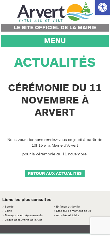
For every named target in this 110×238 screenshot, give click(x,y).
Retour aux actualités (55, 173)
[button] (102, 7)
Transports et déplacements (24, 215)
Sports (9, 206)
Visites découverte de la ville (23, 219)
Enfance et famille (68, 206)
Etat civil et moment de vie (74, 210)
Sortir (8, 210)
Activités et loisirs (67, 215)
